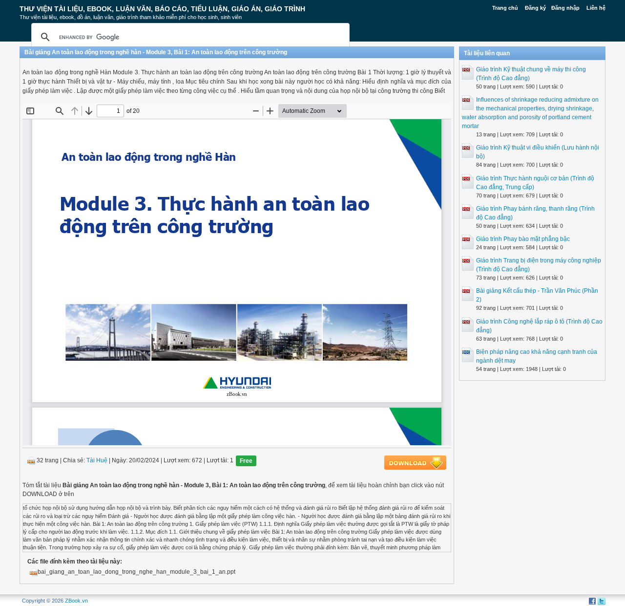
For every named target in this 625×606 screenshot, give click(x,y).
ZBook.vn (76, 601)
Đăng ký (535, 8)
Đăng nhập (565, 8)
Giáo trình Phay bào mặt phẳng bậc (523, 239)
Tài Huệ (96, 460)
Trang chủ (505, 8)
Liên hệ (595, 8)
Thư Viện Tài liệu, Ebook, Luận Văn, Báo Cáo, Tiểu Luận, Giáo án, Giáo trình (162, 9)
